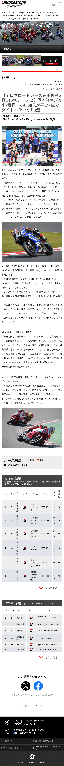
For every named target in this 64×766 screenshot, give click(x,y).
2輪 (24, 84)
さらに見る (51, 588)
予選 (41, 460)
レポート (58, 84)
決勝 (32, 460)
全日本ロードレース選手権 (41, 84)
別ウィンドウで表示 (51, 89)
